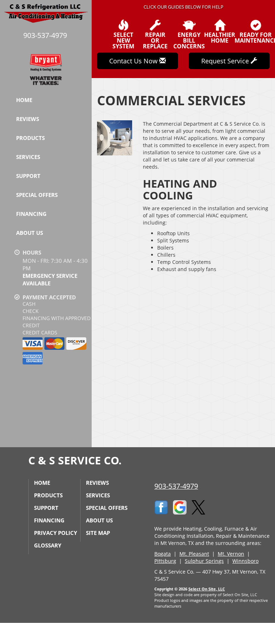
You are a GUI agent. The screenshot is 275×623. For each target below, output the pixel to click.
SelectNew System (123, 40)
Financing (31, 213)
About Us (29, 232)
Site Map (98, 532)
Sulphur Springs (204, 560)
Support (28, 175)
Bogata (162, 553)
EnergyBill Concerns (189, 40)
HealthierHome (219, 37)
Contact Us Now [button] (134, 61)
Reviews (27, 118)
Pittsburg (165, 560)
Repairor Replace (155, 40)
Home (24, 99)
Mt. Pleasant (194, 553)
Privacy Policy (55, 532)
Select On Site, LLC (206, 588)
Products (30, 137)
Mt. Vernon (231, 553)
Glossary (47, 545)
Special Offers (37, 194)
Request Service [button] (226, 61)
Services (28, 156)
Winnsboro (245, 560)
